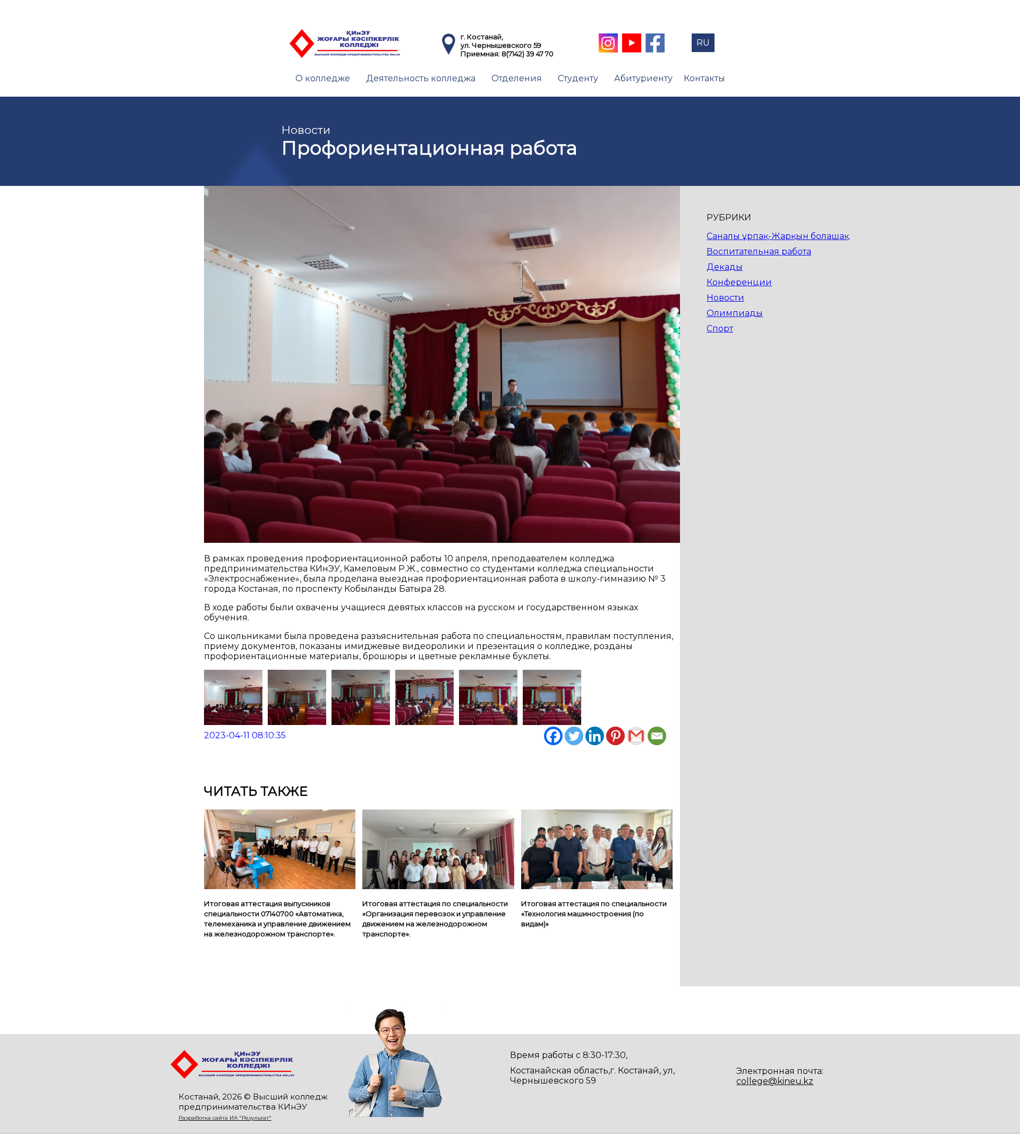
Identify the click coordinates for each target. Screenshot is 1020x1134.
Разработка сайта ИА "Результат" (224, 1117)
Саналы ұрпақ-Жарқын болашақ (778, 236)
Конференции (739, 282)
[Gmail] (636, 736)
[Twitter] (574, 736)
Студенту (578, 78)
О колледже (322, 78)
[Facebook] (553, 736)
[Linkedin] (594, 736)
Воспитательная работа (759, 251)
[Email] (657, 736)
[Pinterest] (615, 736)
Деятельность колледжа (420, 78)
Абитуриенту (643, 78)
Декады (725, 267)
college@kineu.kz (774, 1081)
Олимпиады (735, 313)
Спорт (720, 328)
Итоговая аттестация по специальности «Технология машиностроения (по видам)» (594, 913)
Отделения (516, 78)
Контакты (704, 78)
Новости (725, 298)
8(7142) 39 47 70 (528, 53)
